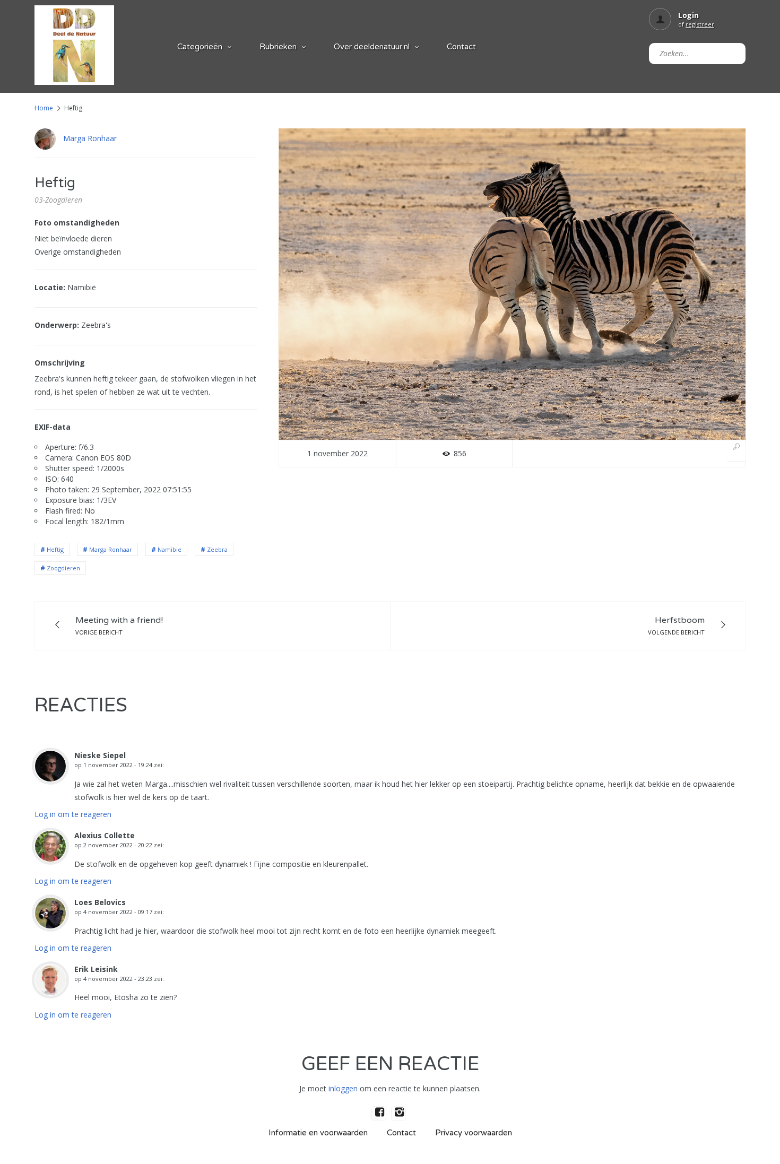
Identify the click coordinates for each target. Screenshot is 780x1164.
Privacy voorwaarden (473, 1132)
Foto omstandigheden (76, 223)
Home (43, 107)
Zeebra (217, 549)
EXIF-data (52, 427)
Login (688, 15)
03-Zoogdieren (58, 200)
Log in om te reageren (72, 814)
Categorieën (199, 46)
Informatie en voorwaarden (318, 1132)
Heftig (55, 549)
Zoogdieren (63, 568)
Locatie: (49, 287)
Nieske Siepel (100, 755)
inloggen (343, 1088)
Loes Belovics (100, 902)
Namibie (169, 549)
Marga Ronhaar (90, 138)
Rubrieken (278, 46)
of (696, 24)
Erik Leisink (96, 969)
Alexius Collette (104, 835)
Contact (461, 46)
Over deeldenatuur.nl (372, 46)
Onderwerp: (56, 325)
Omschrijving (59, 363)
